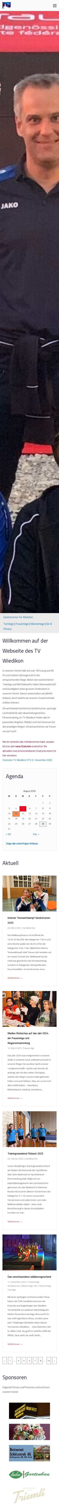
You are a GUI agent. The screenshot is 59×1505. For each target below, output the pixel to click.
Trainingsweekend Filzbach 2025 (25, 1153)
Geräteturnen (29, 928)
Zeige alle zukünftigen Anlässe (22, 843)
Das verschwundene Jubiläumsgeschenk (29, 1276)
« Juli (8, 834)
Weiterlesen (15, 978)
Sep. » (36, 834)
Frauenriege (22, 623)
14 (49, 1361)
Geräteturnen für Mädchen (18, 617)
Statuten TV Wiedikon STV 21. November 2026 (27, 760)
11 (16, 813)
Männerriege (37, 623)
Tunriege (12, 1290)
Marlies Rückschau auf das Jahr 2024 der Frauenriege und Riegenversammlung (28, 1038)
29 (43, 824)
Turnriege (8, 623)
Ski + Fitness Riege (42, 1286)
